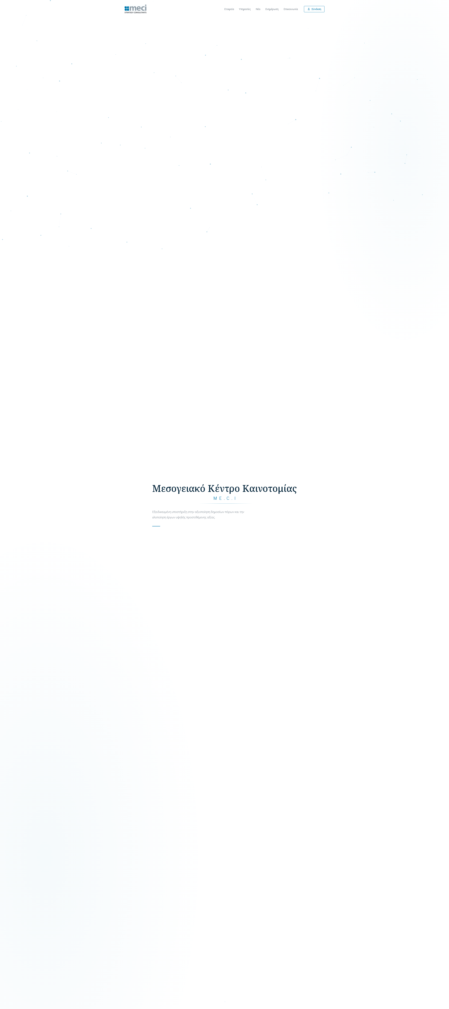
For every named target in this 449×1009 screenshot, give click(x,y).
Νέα (258, 9)
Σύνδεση (316, 9)
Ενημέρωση (272, 9)
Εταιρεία (229, 9)
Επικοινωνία (291, 9)
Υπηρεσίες (245, 9)
